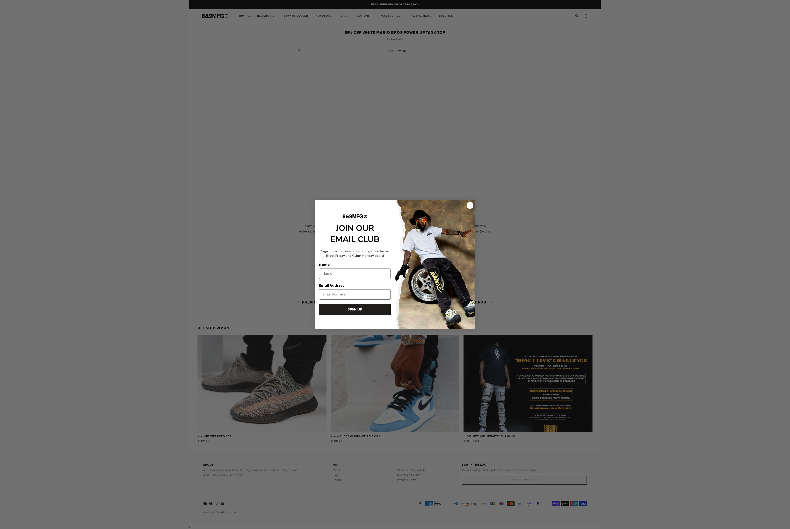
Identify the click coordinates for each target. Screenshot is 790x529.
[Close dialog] (470, 205)
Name (324, 264)
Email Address (331, 285)
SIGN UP (354, 309)
